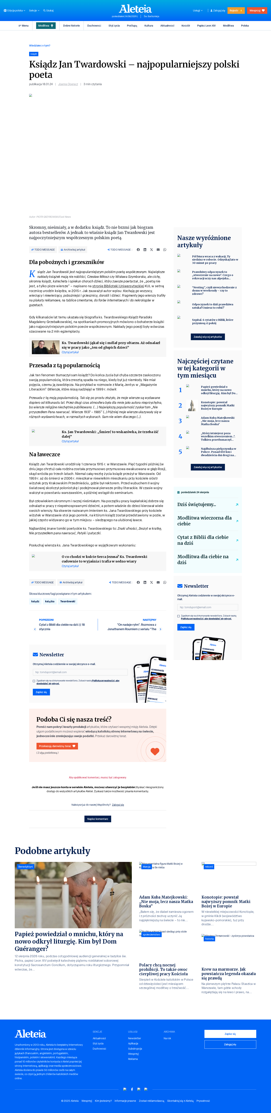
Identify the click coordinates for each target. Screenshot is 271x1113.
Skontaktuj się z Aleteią (180, 1100)
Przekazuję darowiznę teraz (55, 746)
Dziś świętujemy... (196, 504)
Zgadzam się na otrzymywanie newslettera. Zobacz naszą (78, 682)
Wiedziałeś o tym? (39, 45)
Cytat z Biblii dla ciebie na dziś (202, 540)
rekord (209, 866)
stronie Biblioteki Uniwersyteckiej (118, 286)
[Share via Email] (158, 249)
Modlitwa (43, 25)
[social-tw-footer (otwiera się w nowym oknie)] (139, 1089)
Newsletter (134, 1038)
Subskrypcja (135, 1048)
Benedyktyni (25, 866)
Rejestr (234, 10)
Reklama (133, 1059)
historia (209, 938)
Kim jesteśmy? (103, 1100)
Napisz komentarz (97, 819)
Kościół (186, 25)
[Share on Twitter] (151, 249)
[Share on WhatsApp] (164, 249)
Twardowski (67, 601)
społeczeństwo (151, 934)
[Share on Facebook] (138, 249)
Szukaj (49, 10)
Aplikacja (133, 1043)
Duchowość (94, 25)
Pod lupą (132, 25)
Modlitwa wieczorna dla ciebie (204, 521)
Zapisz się (41, 692)
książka (49, 601)
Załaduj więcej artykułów (208, 336)
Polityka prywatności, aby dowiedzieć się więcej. (206, 618)
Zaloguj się (219, 10)
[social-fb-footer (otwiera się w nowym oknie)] (132, 1089)
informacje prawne (125, 1100)
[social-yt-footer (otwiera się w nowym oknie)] (125, 1089)
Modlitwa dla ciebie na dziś (203, 559)
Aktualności (167, 25)
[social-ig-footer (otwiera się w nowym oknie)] (146, 1089)
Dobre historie (71, 25)
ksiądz (35, 601)
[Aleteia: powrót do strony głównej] (135, 8)
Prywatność (203, 1100)
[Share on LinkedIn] (144, 249)
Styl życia (114, 25)
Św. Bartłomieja (151, 16)
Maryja (146, 866)
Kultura (149, 25)
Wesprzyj (255, 10)
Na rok (167, 1038)
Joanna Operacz (68, 84)
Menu (25, 25)
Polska (245, 25)
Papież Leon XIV (206, 25)
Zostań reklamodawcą (151, 1100)
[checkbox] (34, 681)
